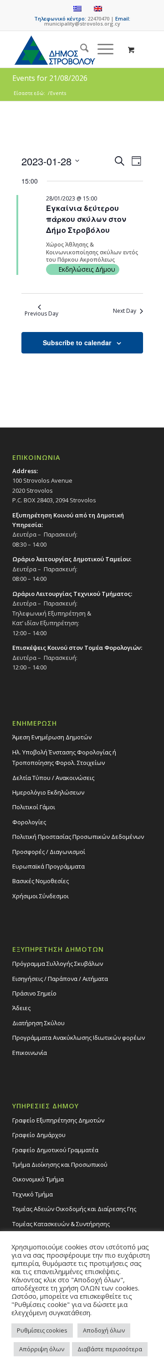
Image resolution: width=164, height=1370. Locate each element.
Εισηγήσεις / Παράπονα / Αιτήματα (60, 979)
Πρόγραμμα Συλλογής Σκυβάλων (57, 963)
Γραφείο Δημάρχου (39, 1135)
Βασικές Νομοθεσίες (40, 881)
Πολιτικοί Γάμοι (33, 807)
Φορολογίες (29, 822)
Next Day (124, 311)
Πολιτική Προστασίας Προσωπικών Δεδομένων (78, 837)
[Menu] (100, 49)
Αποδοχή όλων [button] (104, 1330)
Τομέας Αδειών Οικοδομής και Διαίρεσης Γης (74, 1209)
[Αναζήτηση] (80, 49)
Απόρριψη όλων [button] (41, 1349)
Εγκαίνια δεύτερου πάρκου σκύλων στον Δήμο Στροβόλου (86, 219)
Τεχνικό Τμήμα (32, 1194)
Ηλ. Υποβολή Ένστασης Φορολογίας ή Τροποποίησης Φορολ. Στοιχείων (64, 757)
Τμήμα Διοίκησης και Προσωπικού (60, 1164)
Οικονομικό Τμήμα (38, 1179)
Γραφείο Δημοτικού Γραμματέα (55, 1150)
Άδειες (21, 1008)
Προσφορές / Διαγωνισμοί (48, 852)
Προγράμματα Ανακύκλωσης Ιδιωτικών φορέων (78, 1037)
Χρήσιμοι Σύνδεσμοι (40, 896)
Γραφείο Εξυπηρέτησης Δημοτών (58, 1120)
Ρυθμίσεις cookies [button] (42, 1330)
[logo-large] (68, 49)
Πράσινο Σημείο (34, 993)
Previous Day (41, 313)
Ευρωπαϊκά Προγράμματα (48, 866)
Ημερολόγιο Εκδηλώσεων (48, 792)
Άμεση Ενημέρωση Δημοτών (52, 737)
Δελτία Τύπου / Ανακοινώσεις (53, 778)
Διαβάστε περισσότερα (109, 1349)
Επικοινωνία (29, 1053)
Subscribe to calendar (77, 342)
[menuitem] (80, 49)
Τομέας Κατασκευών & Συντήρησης (61, 1224)
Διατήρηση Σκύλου (38, 1023)
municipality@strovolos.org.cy (82, 23)
